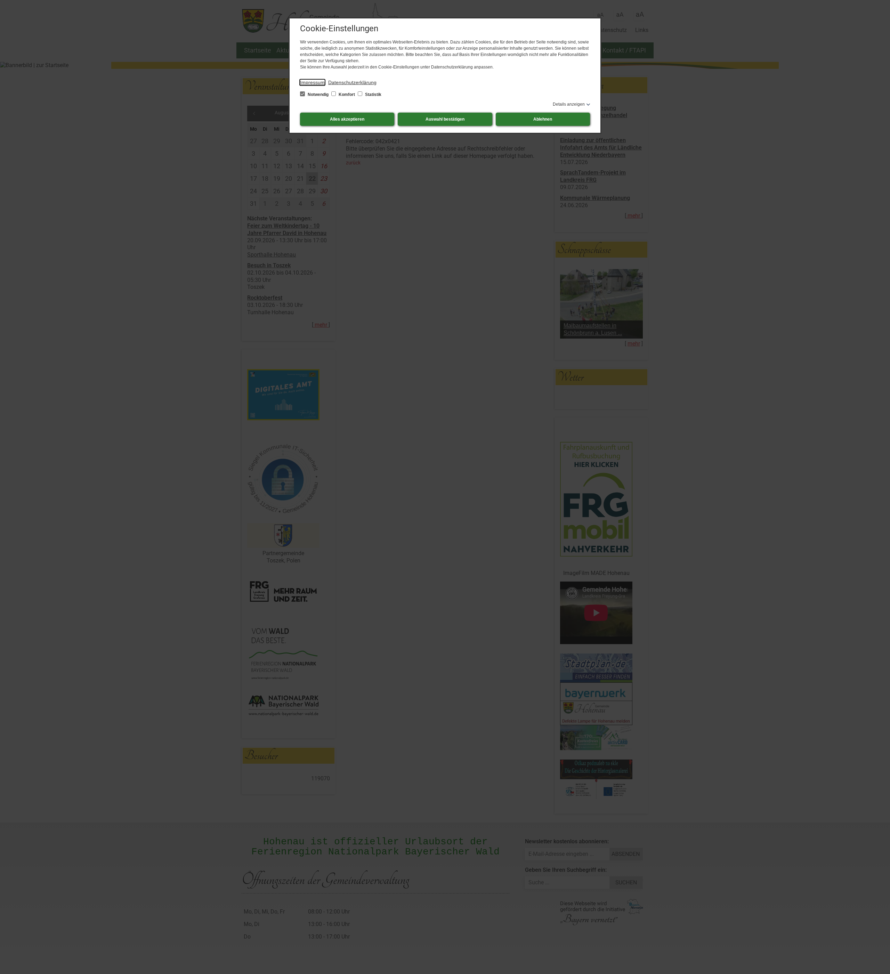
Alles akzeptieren (347, 119)
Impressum (312, 82)
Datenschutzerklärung (352, 82)
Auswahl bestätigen (445, 119)
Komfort (347, 94)
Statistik (372, 94)
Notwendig (318, 94)
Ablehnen (542, 119)
